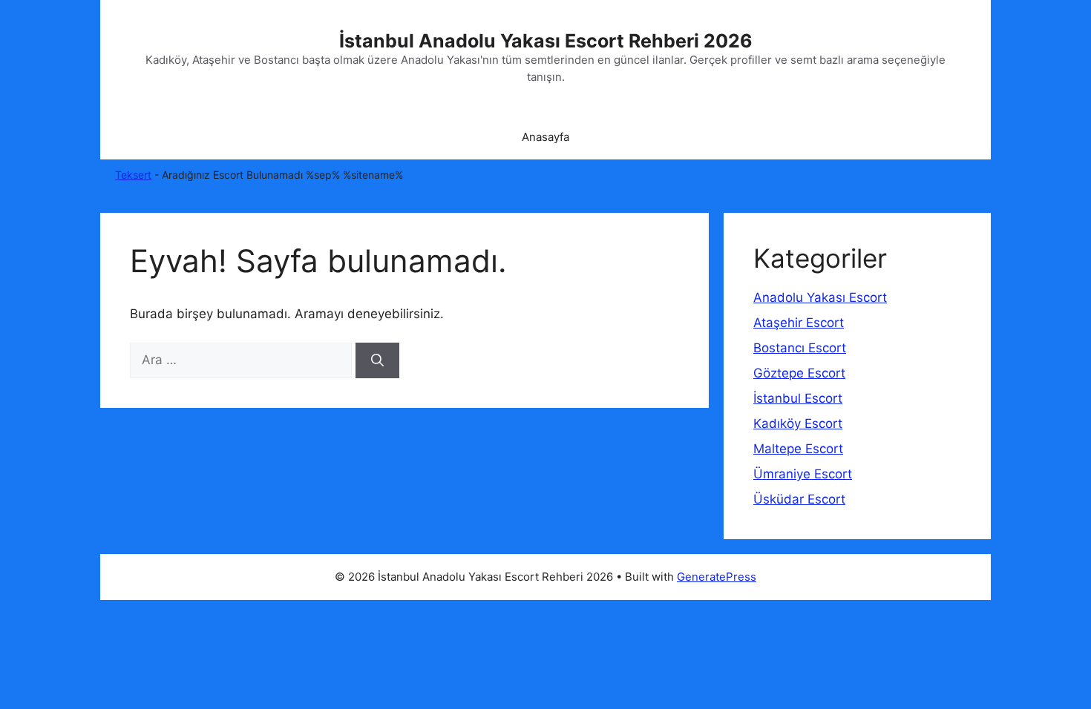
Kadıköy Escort (797, 423)
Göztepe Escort (799, 373)
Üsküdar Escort (799, 499)
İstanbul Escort (797, 398)
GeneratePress (716, 577)
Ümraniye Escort (802, 473)
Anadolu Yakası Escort (820, 297)
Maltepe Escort (798, 448)
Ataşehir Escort (798, 322)
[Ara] (377, 360)
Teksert (133, 174)
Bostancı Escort (799, 347)
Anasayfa (545, 137)
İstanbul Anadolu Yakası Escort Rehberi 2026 (546, 41)
